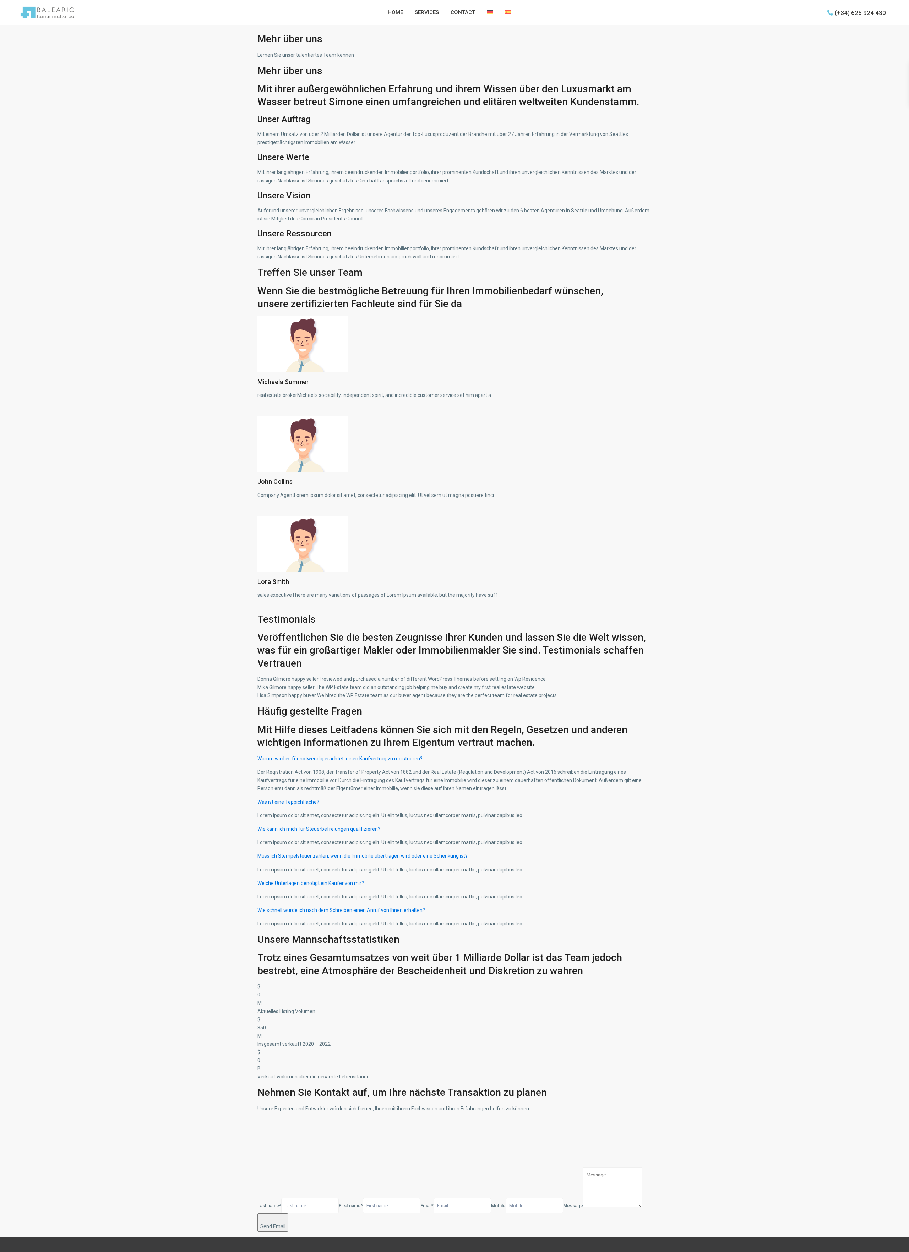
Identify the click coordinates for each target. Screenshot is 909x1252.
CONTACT (463, 12)
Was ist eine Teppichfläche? (288, 802)
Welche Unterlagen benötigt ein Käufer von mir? (310, 883)
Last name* (269, 1205)
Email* (427, 1205)
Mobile (498, 1205)
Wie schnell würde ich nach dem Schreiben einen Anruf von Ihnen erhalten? (341, 910)
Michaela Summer (283, 382)
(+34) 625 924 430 (860, 12)
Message (573, 1205)
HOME (395, 12)
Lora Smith (273, 581)
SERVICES (427, 12)
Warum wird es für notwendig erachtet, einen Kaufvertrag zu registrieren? (340, 758)
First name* (351, 1205)
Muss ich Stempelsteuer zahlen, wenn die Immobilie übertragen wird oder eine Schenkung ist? (362, 856)
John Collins (275, 481)
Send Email (272, 1226)
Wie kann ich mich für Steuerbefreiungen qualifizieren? (318, 829)
